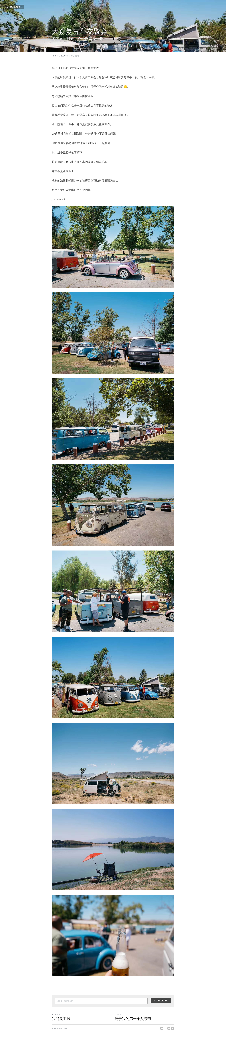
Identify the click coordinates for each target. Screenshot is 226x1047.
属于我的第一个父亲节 (133, 1018)
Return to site (16, 6)
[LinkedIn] (161, 1028)
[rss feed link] (172, 1028)
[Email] (168, 1028)
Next (117, 1014)
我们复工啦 (61, 1018)
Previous (58, 1014)
